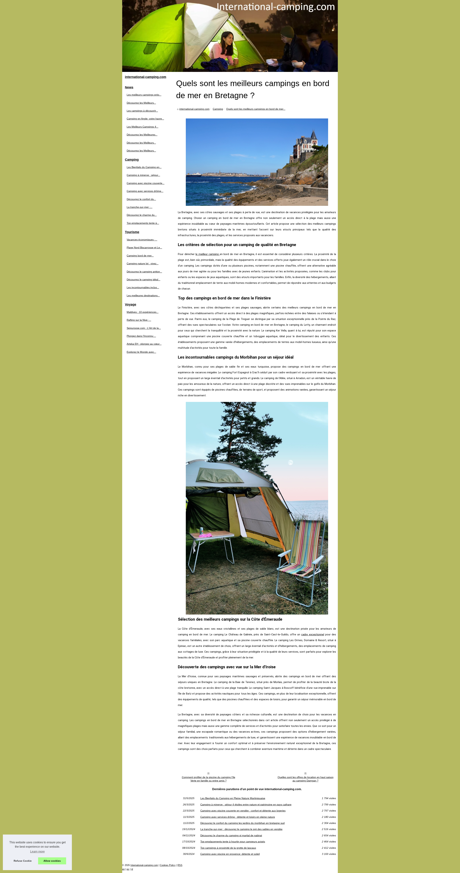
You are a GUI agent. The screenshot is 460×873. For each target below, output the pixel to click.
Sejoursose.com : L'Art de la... (144, 328)
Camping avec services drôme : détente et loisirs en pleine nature (237, 817)
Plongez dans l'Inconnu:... (141, 335)
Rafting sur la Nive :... (139, 320)
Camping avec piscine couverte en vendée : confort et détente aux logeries (243, 810)
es (128, 869)
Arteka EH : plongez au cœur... (144, 343)
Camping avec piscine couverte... (145, 183)
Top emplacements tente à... (143, 223)
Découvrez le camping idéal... (143, 279)
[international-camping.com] (230, 36)
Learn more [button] (37, 851)
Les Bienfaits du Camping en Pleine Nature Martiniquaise (232, 798)
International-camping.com (144, 865)
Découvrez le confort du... (141, 199)
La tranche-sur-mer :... (139, 207)
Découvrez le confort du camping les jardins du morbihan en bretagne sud (242, 823)
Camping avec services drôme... (145, 191)
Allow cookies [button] (52, 860)
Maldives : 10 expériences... (142, 312)
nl (132, 869)
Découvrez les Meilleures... (142, 134)
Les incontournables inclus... (143, 287)
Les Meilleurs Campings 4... (142, 126)
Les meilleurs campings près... (144, 94)
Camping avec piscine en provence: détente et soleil (230, 854)
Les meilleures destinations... (143, 295)
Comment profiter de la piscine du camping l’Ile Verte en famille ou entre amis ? (208, 779)
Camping (218, 108)
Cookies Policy (168, 865)
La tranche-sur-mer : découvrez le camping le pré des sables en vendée (241, 829)
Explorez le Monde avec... (141, 351)
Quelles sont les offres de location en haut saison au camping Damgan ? (306, 779)
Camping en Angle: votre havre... (145, 118)
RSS (180, 865)
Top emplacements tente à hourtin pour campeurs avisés (232, 841)
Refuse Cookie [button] (23, 860)
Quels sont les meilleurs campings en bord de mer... (255, 108)
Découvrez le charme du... (142, 215)
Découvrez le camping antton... (144, 271)
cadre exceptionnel (312, 634)
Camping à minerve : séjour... (143, 175)
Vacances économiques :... (142, 239)
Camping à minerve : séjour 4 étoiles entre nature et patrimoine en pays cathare (245, 804)
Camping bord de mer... (140, 255)
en (123, 869)
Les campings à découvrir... (142, 110)
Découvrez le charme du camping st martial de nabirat (231, 835)
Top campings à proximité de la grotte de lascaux (228, 848)
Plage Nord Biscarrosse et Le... (144, 247)
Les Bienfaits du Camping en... (144, 167)
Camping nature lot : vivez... (142, 263)
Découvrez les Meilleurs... (141, 102)
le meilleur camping (208, 254)
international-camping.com (194, 108)
